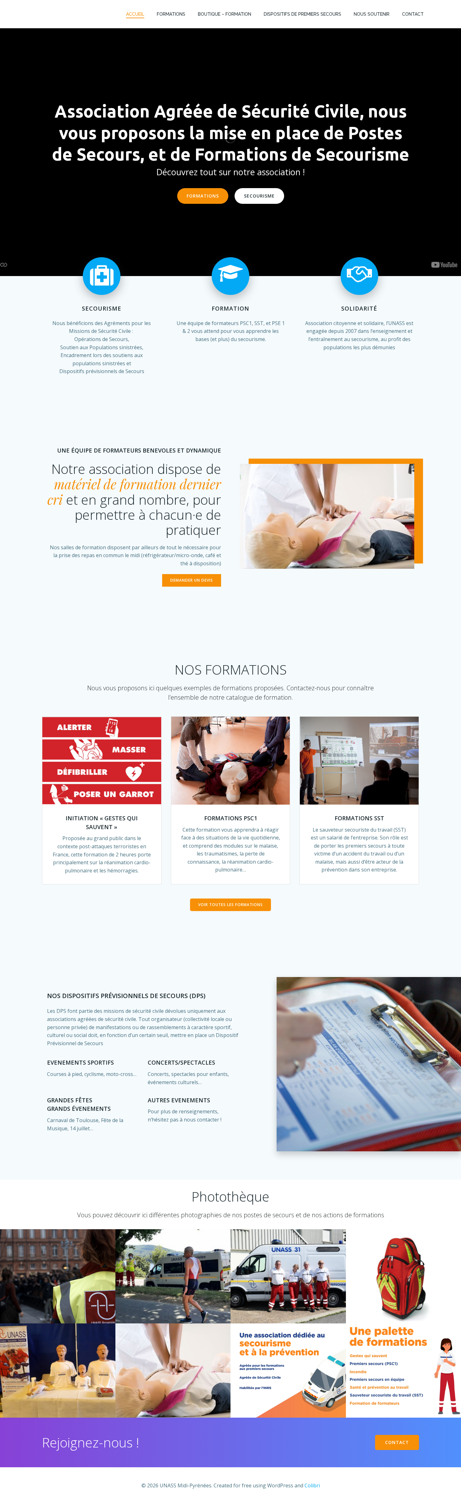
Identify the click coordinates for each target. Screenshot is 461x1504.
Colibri (312, 1485)
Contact (413, 14)
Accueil (135, 14)
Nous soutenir (371, 14)
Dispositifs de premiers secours (302, 14)
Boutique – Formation (224, 14)
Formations (171, 14)
